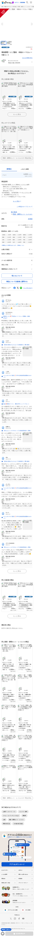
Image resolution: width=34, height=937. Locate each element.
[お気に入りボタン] (15, 84)
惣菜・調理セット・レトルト (24, 6)
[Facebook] (19, 918)
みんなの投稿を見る (27, 57)
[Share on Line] (21, 288)
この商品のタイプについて (24, 206)
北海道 (30, 219)
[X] (11, 918)
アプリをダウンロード (17, 864)
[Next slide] (31, 24)
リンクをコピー (27, 288)
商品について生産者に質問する (17, 281)
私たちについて (17, 276)
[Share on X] (18, 288)
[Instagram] (15, 918)
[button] (17, 62)
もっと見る (17, 114)
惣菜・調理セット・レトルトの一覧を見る (17, 158)
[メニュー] (30, 2)
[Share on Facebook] (14, 288)
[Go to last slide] (2, 24)
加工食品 (14, 6)
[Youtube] (23, 918)
